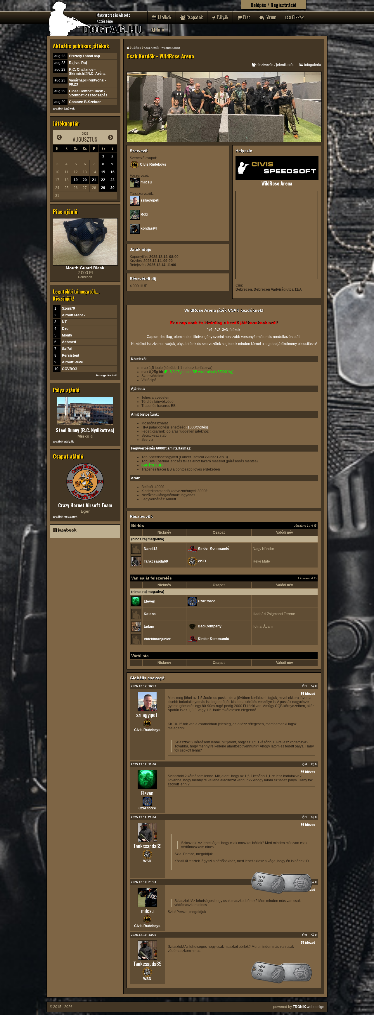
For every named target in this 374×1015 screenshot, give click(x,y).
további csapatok (65, 516)
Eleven (149, 601)
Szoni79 (68, 308)
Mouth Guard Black (85, 268)
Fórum (270, 17)
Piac (246, 17)
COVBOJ (69, 369)
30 (112, 188)
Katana (150, 614)
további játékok (64, 108)
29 (103, 188)
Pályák (222, 17)
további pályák (63, 441)
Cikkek (297, 17)
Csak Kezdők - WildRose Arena (162, 47)
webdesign (308, 1007)
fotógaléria (312, 65)
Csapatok (194, 17)
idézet (309, 694)
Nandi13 (150, 549)
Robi (144, 214)
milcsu (146, 182)
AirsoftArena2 (74, 315)
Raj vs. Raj (78, 63)
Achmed (69, 342)
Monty (67, 335)
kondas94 (149, 228)
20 (85, 180)
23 (112, 180)
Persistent (70, 355)
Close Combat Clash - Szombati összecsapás (88, 93)
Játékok (163, 17)
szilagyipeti (150, 200)
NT (64, 322)
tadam (149, 626)
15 (103, 172)
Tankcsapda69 (156, 561)
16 (112, 172)
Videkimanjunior (157, 639)
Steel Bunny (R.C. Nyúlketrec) (85, 430)
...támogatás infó (105, 375)
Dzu (65, 329)
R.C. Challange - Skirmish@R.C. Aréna (87, 71)
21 (94, 180)
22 (103, 180)
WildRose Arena (277, 183)
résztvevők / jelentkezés (275, 65)
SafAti (67, 349)
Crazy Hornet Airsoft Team (85, 505)
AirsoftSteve (72, 362)
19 (76, 180)
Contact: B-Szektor (85, 102)
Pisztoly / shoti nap (84, 56)
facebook (66, 530)
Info (160, 29)
